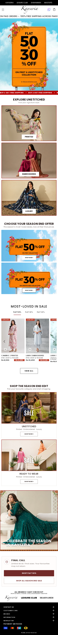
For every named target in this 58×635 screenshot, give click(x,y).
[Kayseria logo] (29, 9)
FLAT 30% (29, 312)
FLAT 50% (17, 312)
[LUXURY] (29, 198)
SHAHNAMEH (36, 2)
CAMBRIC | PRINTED (9, 356)
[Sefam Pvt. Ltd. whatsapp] (48, 9)
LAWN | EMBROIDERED (35, 356)
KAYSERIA (9, 2)
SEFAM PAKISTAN (31, 633)
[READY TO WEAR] (29, 463)
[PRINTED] (29, 123)
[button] (3, 10)
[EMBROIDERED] (29, 160)
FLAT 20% (41, 312)
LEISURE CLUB (22, 2)
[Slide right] (54, 341)
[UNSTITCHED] (29, 415)
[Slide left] (4, 341)
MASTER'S (48, 2)
